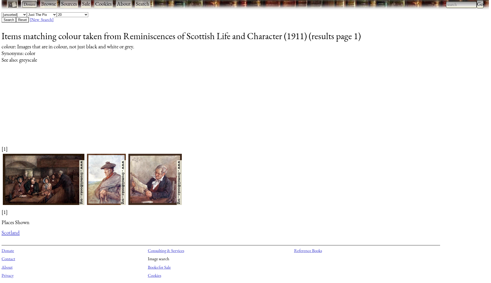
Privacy (8, 275)
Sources (69, 3)
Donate (8, 250)
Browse (48, 3)
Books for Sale (159, 267)
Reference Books (308, 250)
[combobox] (461, 4)
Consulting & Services (166, 250)
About (124, 3)
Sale (86, 3)
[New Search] (42, 19)
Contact (8, 259)
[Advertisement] (155, 109)
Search (142, 3)
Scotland (11, 232)
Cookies (103, 3)
